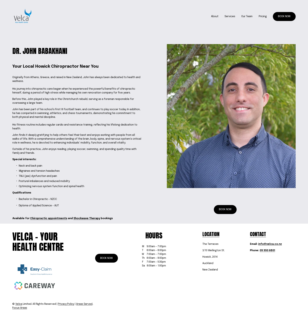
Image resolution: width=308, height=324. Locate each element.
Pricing (263, 16)
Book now (284, 16)
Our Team (246, 16)
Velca (18, 304)
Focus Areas (19, 308)
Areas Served (84, 304)
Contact (258, 234)
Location (210, 234)
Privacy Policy (66, 304)
